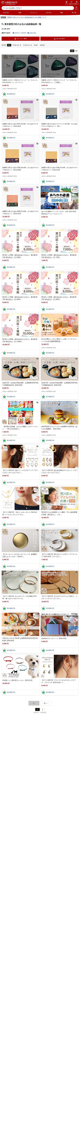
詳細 (76, 51)
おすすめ (48, 12)
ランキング (33, 12)
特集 (61, 12)
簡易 (72, 51)
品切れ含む (32, 33)
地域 (19, 12)
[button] (76, 8)
